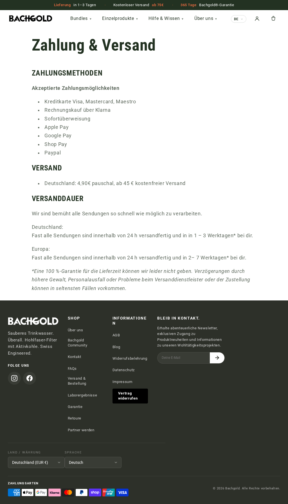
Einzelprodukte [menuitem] (120, 18)
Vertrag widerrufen (128, 395)
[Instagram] (14, 378)
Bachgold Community (77, 342)
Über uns (75, 330)
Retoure (75, 418)
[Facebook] (29, 378)
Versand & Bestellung (77, 381)
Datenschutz (123, 370)
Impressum (122, 382)
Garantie (75, 407)
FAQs (72, 368)
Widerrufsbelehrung (129, 358)
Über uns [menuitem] (206, 18)
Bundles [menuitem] (81, 18)
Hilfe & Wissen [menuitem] (166, 18)
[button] (273, 18)
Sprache (73, 452)
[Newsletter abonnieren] (217, 357)
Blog (116, 347)
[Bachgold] (39, 18)
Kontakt (75, 357)
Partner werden (81, 430)
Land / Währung (24, 452)
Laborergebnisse (82, 395)
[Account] (257, 18)
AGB (116, 335)
